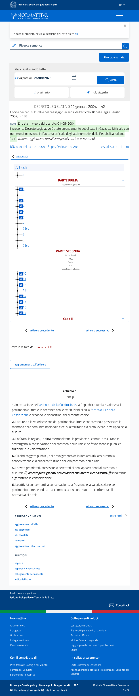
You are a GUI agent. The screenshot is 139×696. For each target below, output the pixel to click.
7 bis (26, 228)
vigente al (25, 78)
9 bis (26, 245)
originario (43, 92)
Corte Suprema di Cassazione (86, 665)
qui (76, 34)
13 (24, 290)
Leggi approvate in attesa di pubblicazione (92, 645)
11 (24, 279)
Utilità (74, 650)
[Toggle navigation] (119, 15)
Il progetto (15, 630)
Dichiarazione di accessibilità (27, 690)
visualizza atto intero (115, 146)
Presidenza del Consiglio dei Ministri (29, 665)
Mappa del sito (63, 685)
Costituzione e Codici (81, 625)
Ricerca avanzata (114, 57)
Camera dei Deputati (21, 670)
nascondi (22, 156)
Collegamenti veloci (20, 640)
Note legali (45, 685)
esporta (19, 563)
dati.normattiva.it (57, 690)
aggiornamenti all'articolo (30, 364)
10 (24, 273)
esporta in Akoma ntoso (27, 568)
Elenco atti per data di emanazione (88, 630)
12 (24, 284)
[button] (74, 77)
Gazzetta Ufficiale (80, 635)
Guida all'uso (16, 635)
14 (24, 296)
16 (24, 307)
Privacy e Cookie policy (24, 685)
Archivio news (17, 625)
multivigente (99, 92)
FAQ (75, 685)
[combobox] (70, 45)
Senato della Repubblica (22, 674)
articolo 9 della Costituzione (57, 404)
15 (24, 301)
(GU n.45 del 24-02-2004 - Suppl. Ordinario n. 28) (44, 146)
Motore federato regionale (84, 640)
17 (24, 313)
